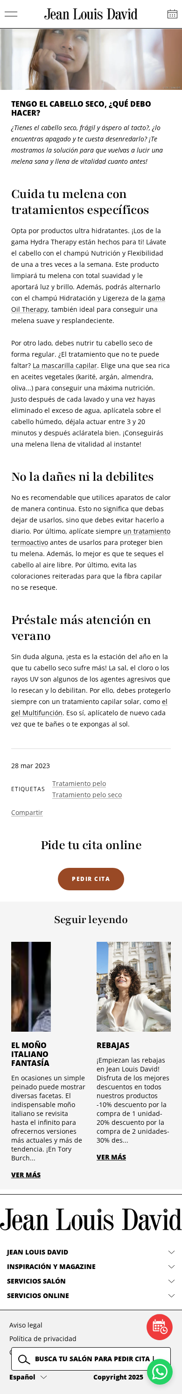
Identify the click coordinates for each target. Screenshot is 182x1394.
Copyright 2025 (118, 1376)
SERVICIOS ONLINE (38, 1295)
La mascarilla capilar (65, 365)
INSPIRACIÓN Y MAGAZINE (51, 1266)
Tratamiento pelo (79, 783)
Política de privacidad (43, 1338)
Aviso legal (25, 1325)
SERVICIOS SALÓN (36, 1281)
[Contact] (172, 14)
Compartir (27, 812)
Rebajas (113, 1045)
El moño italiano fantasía (30, 1054)
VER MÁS (26, 1174)
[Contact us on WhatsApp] (160, 1372)
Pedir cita (91, 879)
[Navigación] (11, 14)
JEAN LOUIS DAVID (37, 1251)
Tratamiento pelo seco (87, 794)
